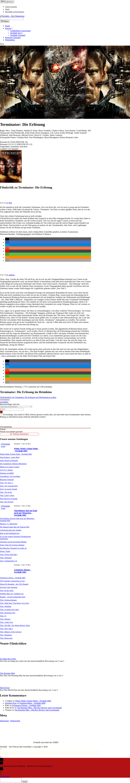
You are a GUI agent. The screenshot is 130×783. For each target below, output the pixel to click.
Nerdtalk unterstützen (14, 11)
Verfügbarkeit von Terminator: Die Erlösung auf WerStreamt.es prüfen (28, 397)
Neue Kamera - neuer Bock (10, 457)
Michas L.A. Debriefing (8, 524)
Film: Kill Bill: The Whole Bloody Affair (15, 625)
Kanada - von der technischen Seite (12, 597)
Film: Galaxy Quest (7, 495)
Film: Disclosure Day (7, 613)
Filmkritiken (10, 40)
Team (7, 9)
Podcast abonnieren (20, 434)
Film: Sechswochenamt (8, 600)
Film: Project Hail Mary (8, 555)
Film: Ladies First (6, 622)
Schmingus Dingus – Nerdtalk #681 (26, 705)
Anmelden (4, 402)
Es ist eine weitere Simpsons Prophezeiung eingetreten (15, 537)
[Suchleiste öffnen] (2, 44)
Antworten (5, 776)
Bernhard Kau (11, 703)
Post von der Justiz (6, 590)
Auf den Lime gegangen (8, 587)
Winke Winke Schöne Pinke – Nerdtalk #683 (33, 701)
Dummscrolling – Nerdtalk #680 (32, 703)
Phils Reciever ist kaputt (8, 499)
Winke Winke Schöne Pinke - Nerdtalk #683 (26, 450)
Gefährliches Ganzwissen (20, 31)
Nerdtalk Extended (17, 35)
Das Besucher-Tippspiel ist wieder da (13, 548)
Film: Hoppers (5, 619)
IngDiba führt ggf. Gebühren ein (11, 594)
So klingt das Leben (8, 659)
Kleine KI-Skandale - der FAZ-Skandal (14, 584)
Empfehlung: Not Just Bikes (10, 476)
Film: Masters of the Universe (10, 632)
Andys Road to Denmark (9, 460)
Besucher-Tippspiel (13, 37)
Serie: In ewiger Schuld (8, 489)
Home (7, 26)
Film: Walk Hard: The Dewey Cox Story (14, 603)
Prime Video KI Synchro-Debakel (12, 545)
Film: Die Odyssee (6, 502)
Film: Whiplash (5, 606)
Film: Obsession (6, 558)
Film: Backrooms (6, 638)
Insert (25, 782)
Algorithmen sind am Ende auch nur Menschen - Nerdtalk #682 (25, 513)
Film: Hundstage (6, 635)
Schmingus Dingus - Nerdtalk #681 (22, 571)
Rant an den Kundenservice (10, 533)
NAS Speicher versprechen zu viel (12, 581)
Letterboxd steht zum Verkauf (10, 530)
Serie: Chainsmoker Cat (8, 561)
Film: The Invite (6, 492)
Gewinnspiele (11, 6)
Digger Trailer (5, 551)
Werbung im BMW (7, 473)
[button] (7, 239)
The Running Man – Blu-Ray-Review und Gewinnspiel (39, 708)
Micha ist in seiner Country (10, 467)
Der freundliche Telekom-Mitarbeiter (13, 464)
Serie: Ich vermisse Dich (9, 486)
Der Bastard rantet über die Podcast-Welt (14, 527)
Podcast (8, 28)
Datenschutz (15, 721)
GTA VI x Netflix (6, 470)
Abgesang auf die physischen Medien (13, 542)
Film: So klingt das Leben (9, 610)
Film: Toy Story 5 (6, 483)
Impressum (4, 721)
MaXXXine (5, 688)
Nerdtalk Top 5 (16, 33)
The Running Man (7, 673)
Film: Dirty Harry (6, 629)
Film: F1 (3, 616)
